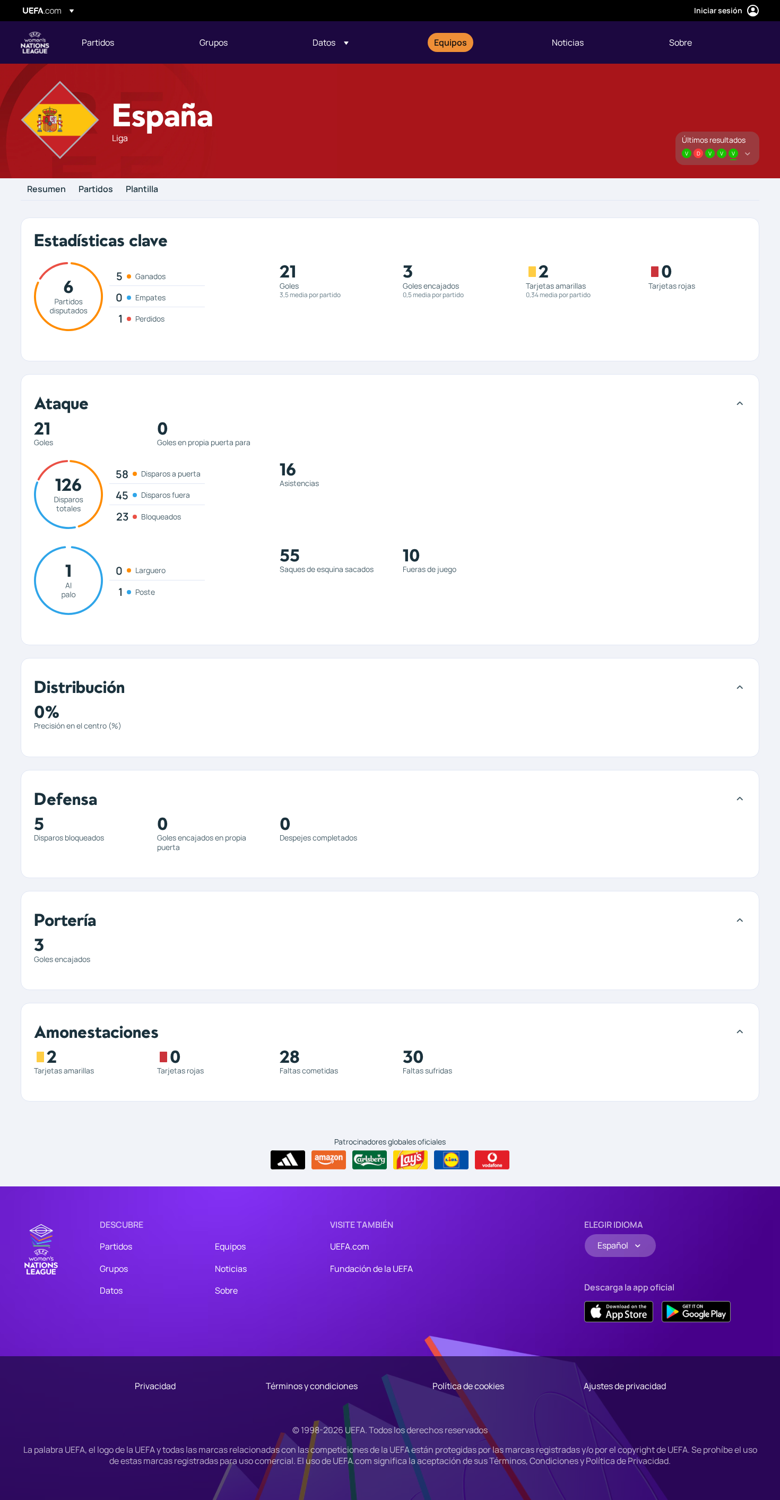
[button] (331, 42)
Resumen (46, 189)
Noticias (231, 1268)
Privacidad (155, 1386)
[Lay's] (410, 1159)
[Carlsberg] (369, 1159)
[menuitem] (127, 42)
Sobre (226, 1290)
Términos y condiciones (312, 1386)
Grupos (114, 1268)
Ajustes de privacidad (625, 1386)
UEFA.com (349, 1246)
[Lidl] (451, 1159)
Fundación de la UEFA (371, 1268)
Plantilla (142, 189)
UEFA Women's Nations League (35, 42)
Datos (111, 1290)
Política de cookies (468, 1386)
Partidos (96, 189)
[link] (98, 42)
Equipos (230, 1246)
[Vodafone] (492, 1159)
